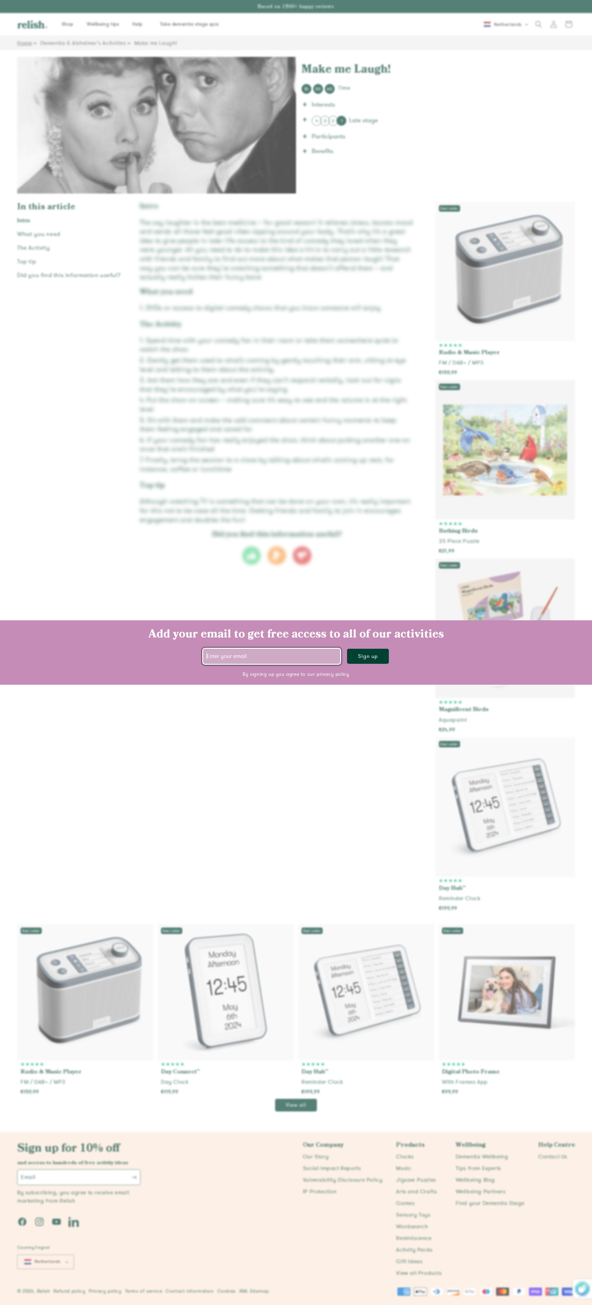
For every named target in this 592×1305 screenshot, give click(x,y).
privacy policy (333, 674)
